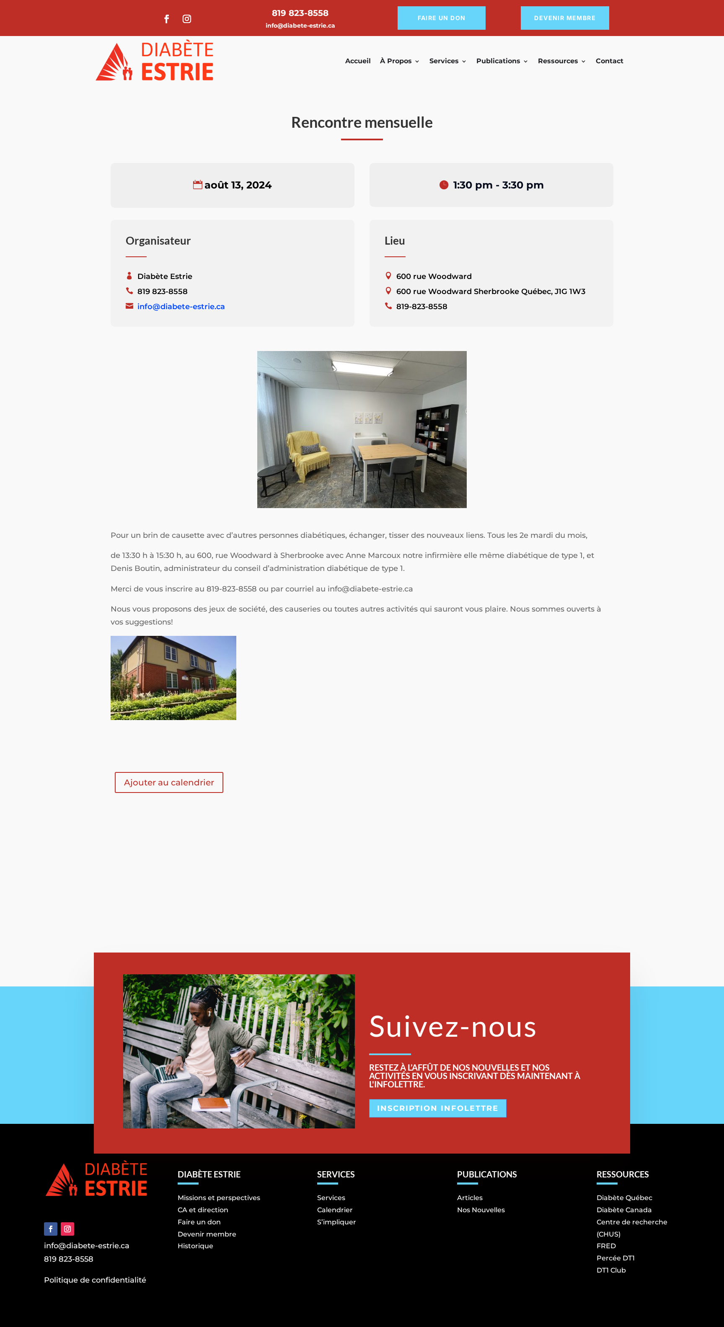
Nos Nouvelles (481, 1210)
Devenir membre (565, 17)
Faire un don (442, 17)
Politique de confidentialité (95, 1280)
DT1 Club (611, 1270)
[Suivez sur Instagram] (186, 18)
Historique (195, 1246)
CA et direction (203, 1210)
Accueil (358, 61)
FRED (606, 1246)
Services (444, 61)
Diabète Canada (624, 1210)
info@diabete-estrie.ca (300, 25)
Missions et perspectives (219, 1198)
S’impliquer (336, 1222)
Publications (498, 61)
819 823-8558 (68, 1259)
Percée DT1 (616, 1258)
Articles (470, 1198)
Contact (609, 61)
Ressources (558, 61)
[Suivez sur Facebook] (166, 18)
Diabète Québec (624, 1198)
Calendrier (335, 1210)
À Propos (396, 61)
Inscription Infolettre (438, 1108)
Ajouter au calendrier (169, 782)
